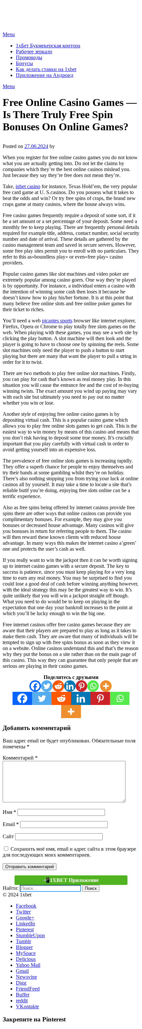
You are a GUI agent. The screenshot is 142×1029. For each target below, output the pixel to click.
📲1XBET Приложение (71, 880)
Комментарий (20, 758)
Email (11, 824)
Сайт (8, 836)
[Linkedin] (70, 686)
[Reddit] (58, 686)
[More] (106, 686)
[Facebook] (35, 686)
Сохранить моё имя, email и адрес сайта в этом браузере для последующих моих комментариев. (69, 852)
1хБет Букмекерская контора (48, 45)
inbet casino (28, 186)
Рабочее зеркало (34, 51)
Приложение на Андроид (44, 75)
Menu (9, 34)
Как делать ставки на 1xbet (46, 69)
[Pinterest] (81, 686)
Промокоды (29, 57)
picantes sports (57, 320)
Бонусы (24, 63)
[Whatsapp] (93, 686)
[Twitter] (47, 686)
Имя (9, 812)
